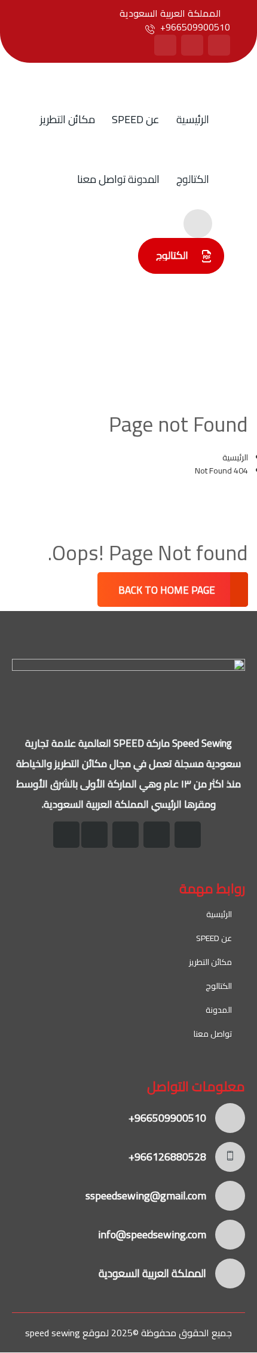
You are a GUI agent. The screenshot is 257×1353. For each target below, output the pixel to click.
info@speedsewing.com (152, 1234)
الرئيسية (192, 119)
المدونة (144, 179)
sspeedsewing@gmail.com (145, 1195)
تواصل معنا (101, 179)
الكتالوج (192, 179)
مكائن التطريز (67, 119)
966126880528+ (167, 1156)
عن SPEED (136, 119)
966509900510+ (195, 27)
